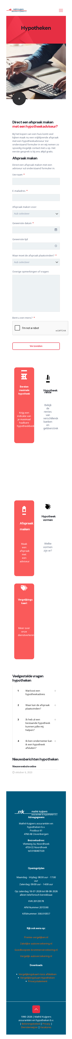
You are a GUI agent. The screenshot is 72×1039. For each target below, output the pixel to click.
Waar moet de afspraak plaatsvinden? (34, 255)
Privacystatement (37, 981)
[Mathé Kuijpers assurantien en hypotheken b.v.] (17, 10)
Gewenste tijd (20, 239)
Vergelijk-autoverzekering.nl (36, 956)
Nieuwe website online (24, 766)
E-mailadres (20, 190)
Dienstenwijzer (29, 1027)
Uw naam (18, 174)
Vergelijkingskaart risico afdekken (37, 974)
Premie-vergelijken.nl (36, 937)
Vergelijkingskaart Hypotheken (37, 977)
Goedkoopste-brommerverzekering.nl (36, 949)
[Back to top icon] (36, 1009)
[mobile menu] (61, 10)
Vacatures (45, 1027)
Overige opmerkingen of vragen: (30, 271)
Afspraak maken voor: (24, 207)
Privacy (46, 1023)
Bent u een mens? (23, 317)
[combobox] (36, 229)
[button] (36, 692)
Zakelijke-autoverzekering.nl (36, 943)
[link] (36, 98)
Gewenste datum (23, 223)
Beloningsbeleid (31, 1023)
